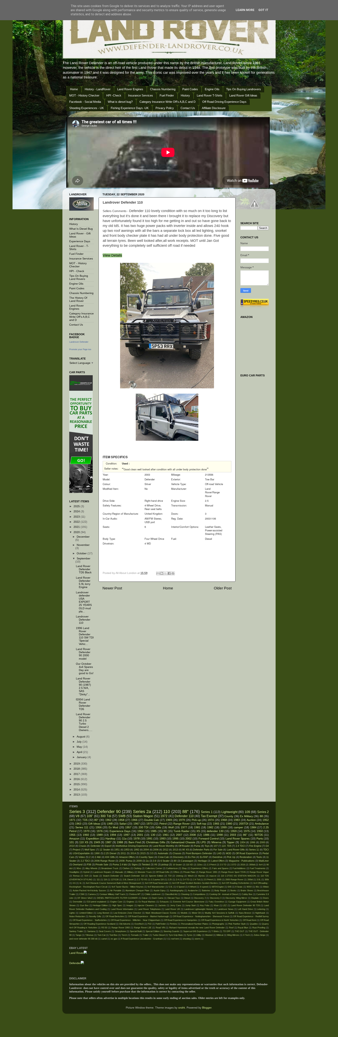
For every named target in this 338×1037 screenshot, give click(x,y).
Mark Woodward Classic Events (161, 913)
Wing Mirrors (233, 935)
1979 (182, 819)
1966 (134, 819)
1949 (97, 842)
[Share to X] (165, 573)
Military (130, 872)
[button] (131, 463)
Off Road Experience (247, 853)
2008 (193, 834)
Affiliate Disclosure (214, 108)
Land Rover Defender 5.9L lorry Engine (83, 582)
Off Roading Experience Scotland (99, 924)
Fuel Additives (239, 868)
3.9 (154, 860)
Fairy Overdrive (216, 901)
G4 (267, 846)
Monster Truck (145, 872)
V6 (155, 864)
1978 (136, 838)
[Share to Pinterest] (173, 573)
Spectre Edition (156, 876)
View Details (112, 255)
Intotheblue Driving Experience (132, 846)
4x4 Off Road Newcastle (156, 883)
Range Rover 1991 (208, 872)
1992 (136, 849)
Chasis (82, 846)
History (185, 95)
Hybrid (86, 872)
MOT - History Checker (84, 95)
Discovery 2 (200, 898)
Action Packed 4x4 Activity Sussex (89, 890)
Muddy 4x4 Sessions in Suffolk (220, 913)
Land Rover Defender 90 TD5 (245, 905)
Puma (197, 846)
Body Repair (220, 890)
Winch (191, 876)
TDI (170, 876)
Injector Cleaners (146, 905)
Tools (259, 857)
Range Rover (181, 823)
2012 (165, 849)
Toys (207, 846)
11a (124, 838)
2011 (123, 853)
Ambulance (262, 823)
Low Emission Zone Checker (127, 913)
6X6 (229, 887)
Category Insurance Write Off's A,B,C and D (167, 101)
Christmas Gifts (155, 842)
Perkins (173, 924)
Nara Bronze (245, 913)
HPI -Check (113, 95)
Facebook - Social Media (85, 101)
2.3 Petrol (211, 864)
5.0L (171, 887)
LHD (219, 853)
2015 (77, 784)
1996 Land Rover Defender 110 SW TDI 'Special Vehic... (85, 636)
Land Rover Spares (238, 838)
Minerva (216, 842)
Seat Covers (105, 931)
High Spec (117, 905)
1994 (113, 834)
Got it (263, 10)
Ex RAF (204, 857)
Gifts (158, 827)
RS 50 (104, 927)
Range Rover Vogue (259, 872)
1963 (78, 823)
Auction (251, 819)
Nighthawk (260, 913)
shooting (187, 939)
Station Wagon (143, 816)
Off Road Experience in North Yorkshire (220, 920)
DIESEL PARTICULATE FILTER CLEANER (117, 898)
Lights (72, 913)
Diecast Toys (173, 898)
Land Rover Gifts (236, 849)
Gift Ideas (94, 823)
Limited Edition (86, 913)
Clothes (126, 868)
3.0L (259, 879)
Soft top (201, 823)
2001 (140, 834)
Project (76, 849)
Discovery (178, 857)
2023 (77, 516)
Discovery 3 (216, 898)
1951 (117, 849)
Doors (266, 898)
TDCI (266, 849)
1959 (233, 831)
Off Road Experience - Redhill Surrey (251, 916)
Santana (91, 931)
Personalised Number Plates (194, 924)
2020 (77, 532)
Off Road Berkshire (114, 916)
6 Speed (180, 887)
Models (184, 913)
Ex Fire (192, 857)
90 (165, 831)
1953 (126, 849)
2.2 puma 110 (157, 879)
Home (74, 89)
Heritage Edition (100, 905)
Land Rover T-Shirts (209, 95)
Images (129, 905)
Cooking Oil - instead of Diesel (223, 894)
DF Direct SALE (85, 898)
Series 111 (81, 827)
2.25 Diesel (110, 853)
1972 (163, 816)
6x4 (260, 864)
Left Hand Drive (245, 909)
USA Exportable (81, 853)
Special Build (136, 931)
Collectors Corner (153, 868)
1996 (252, 842)
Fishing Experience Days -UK (130, 108)
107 (216, 846)
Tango (78, 935)
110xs (200, 864)
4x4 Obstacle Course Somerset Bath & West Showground (113, 883)
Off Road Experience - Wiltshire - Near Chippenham (135, 920)
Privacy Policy (165, 108)
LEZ (225, 905)
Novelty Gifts (95, 916)
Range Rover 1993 (120, 927)
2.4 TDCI (240, 846)
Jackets (162, 905)
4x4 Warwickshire (156, 887)
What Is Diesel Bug (81, 228)
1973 (149, 823)
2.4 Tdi (196, 879)
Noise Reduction (77, 916)
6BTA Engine (218, 887)
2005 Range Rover (234, 879)
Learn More (245, 10)
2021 (77, 526)
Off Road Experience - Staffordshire (90, 920)
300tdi (252, 864)
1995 (175, 838)
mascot (212, 876)
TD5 (85, 819)
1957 (128, 827)
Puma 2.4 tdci (120, 864)
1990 (97, 853)
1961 (166, 834)
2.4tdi (98, 857)
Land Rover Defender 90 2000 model (83, 654)
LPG (203, 842)
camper (238, 827)
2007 (179, 834)
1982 (210, 827)
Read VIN (160, 927)
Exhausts (164, 901)
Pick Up (231, 857)
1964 (140, 831)
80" (96, 819)
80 (175, 860)
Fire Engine (255, 846)
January (82, 757)
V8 (77, 816)
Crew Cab (163, 857)
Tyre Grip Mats (176, 935)
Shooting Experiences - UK (86, 108)
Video (82, 857)
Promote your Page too (80, 349)
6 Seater (165, 860)
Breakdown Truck (109, 868)
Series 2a (142, 811)
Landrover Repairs (102, 872)
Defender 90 (108, 811)
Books (233, 890)
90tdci (266, 887)
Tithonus (89, 935)
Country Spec (146, 857)
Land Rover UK (172, 909)
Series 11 (254, 849)
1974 (211, 819)
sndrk (181, 1007)
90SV (249, 887)
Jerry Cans (175, 905)
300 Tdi (105, 816)
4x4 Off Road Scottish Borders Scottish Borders (195, 883)
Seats (95, 876)
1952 (265, 819)
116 (105, 879)
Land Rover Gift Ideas (243, 95)
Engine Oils (212, 89)
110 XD (189, 864)
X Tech (246, 935)
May (80, 746)
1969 (169, 819)
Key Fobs (204, 905)
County (228, 816)
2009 (139, 860)
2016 (77, 779)
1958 (121, 819)
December (83, 536)
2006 (156, 849)
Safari (123, 823)
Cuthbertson (172, 868)
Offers (176, 872)
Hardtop (110, 838)
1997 (126, 834)
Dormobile (77, 901)
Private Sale (101, 864)
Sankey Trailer (76, 931)
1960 (86, 834)
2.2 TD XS (142, 879)
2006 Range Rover (104, 860)
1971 (72, 819)
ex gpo (114, 939)
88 (261, 816)
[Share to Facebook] (169, 573)
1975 (247, 831)
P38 (89, 864)
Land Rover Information (122, 909)
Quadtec (254, 924)
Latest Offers (218, 860)
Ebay (184, 868)
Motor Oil (196, 913)
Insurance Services (140, 95)
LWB (110, 823)
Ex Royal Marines (147, 901)
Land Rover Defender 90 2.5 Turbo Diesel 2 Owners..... (84, 722)
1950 (260, 831)
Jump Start (190, 905)
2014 (77, 789)
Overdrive (217, 857)
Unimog (179, 876)
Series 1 (206, 812)
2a (147, 860)
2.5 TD (223, 864)
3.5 (152, 853)
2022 (77, 521)
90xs (78, 868)
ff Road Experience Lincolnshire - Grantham (142, 939)
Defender (96, 846)
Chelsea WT (135, 894)
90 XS (185, 849)
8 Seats (239, 887)
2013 (77, 794)
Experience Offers (199, 868)
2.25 (170, 879)
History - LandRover (98, 89)
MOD (228, 853)
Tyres (189, 935)
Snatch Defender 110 (134, 876)
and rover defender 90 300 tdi (83, 939)
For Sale (217, 849)
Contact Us (188, 108)
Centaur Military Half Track (112, 894)
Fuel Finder (167, 95)
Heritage (202, 860)
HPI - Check (76, 271)
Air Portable (115, 890)
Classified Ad (171, 894)
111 (98, 879)
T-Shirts (215, 931)
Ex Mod (113, 827)
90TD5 (258, 834)
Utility (198, 935)
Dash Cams (157, 898)
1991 (149, 838)
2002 (188, 838)
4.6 (74, 883)
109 (247, 812)
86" (245, 834)
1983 (237, 819)
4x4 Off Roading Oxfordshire (235, 883)
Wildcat (219, 935)
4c (80, 883)
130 (153, 834)
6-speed (204, 887)
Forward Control (209, 838)
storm (197, 939)
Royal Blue (243, 927)
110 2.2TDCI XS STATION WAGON (238, 876)
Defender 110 (184, 816)
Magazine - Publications (242, 860)
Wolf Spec (89, 849)
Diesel (187, 898)
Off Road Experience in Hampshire (180, 920)
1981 (197, 827)
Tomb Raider (181, 831)
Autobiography (177, 890)
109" (90, 816)
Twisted (146, 864)
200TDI (243, 823)
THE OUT (239, 931)
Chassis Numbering (162, 89)
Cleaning (185, 894)
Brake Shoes (247, 890)
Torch (124, 935)
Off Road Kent (249, 920)
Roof (231, 927)
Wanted (208, 935)
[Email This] (158, 573)
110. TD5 (226, 846)
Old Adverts (124, 924)
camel (104, 939)
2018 (77, 768)
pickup (164, 864)
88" (185, 811)
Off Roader (184, 846)
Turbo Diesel (159, 935)
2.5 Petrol (208, 879)
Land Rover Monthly (163, 846)
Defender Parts (201, 849)
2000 (262, 842)
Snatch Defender (111, 876)
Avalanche (193, 890)
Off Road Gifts (162, 872)
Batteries (206, 890)
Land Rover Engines (130, 89)
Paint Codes (190, 89)
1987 (108, 842)
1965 (216, 823)
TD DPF (227, 931)
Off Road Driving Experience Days (224, 101)
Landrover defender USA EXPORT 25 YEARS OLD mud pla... (84, 602)
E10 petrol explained (96, 901)
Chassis (177, 853)
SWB (122, 816)
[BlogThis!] (162, 573)
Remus (76, 876)
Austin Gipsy (160, 890)
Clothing (137, 868)
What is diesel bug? (120, 101)
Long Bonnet (103, 913)
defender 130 (215, 831)
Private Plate (189, 872)
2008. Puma (125, 860)
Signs (135, 864)
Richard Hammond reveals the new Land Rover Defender (197, 927)
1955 (72, 834)
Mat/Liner (264, 860)
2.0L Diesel (128, 879)
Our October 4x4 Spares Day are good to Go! (84, 668)
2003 (233, 834)
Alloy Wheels (91, 868)
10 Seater (177, 864)
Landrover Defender (78, 342)
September (83, 558)
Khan (216, 905)
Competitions (199, 894)
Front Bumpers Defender (199, 853)
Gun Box (84, 905)
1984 (253, 827)
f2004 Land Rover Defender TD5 (83, 704)
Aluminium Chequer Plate (137, 890)
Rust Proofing (258, 927)
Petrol (163, 823)
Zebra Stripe (259, 935)
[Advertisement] (171, 559)
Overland (78, 864)
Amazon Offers (127, 857)
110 (166, 811)
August (81, 736)
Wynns (201, 876)
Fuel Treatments (257, 868)
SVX (86, 876)
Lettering (261, 909)
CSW (81, 894)
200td (250, 879)
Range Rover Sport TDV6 (233, 872)
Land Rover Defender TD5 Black (84, 569)
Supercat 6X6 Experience (195, 931)
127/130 (115, 879)
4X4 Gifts (110, 857)
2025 (77, 506)
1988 (120, 842)
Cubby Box (247, 894)
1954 (242, 842)
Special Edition (152, 931)
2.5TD (233, 864)
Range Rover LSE (143, 927)
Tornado (135, 935)
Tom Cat (101, 935)
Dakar (145, 898)
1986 (206, 834)
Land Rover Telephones (149, 909)
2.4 (177, 879)
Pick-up (196, 819)
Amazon (74, 838)
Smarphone (120, 931)
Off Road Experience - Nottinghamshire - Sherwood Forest (201, 916)
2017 (77, 774)
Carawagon (187, 860)
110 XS (83, 842)
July (79, 741)
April (80, 752)
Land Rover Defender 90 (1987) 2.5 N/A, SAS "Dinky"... (83, 686)
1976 (99, 831)
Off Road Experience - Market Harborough (148, 916)
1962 (108, 819)
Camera (92, 894)
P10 (149, 924)
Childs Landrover (153, 894)
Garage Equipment (237, 901)
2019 (77, 763)
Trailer (146, 935)
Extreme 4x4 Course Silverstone (189, 901)
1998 (220, 834)
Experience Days (79, 241)
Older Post (223, 588)
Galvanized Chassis (183, 842)
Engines (130, 901)
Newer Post (112, 588)
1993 (162, 838)
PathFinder (161, 924)
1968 (224, 819)
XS (198, 831)
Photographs (218, 924)
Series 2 (263, 812)
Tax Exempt (209, 816)
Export (108, 846)
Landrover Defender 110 (83, 619)
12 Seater (105, 849)
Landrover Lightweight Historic (198, 909)
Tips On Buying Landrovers (243, 89)
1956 (98, 827)
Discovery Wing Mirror (236, 898)
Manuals (119, 872)
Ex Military (246, 816)
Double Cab (151, 819)
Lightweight (229, 812)
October (82, 553)
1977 (184, 827)
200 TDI (143, 827)
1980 (229, 823)
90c (257, 887)
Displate (255, 898)
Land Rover (76, 952)
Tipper (231, 842)
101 (71, 842)
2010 (72, 846)
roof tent (175, 939)
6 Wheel (192, 887)
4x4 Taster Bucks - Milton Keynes (127, 887)
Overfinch (139, 924)
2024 (77, 511)
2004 (146, 849)
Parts (259, 838)
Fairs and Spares (220, 868)
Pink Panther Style (237, 924)
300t (267, 879)
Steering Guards (171, 931)
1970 (86, 831)
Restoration (246, 857)
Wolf (171, 827)
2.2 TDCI (85, 860)
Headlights (74, 872)
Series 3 (77, 811)
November (83, 545)
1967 (136, 823)
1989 (99, 834)
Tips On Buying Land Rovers (78, 277)
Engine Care (116, 901)
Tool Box (113, 935)
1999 (223, 827)
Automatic (163, 853)
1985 (153, 831)
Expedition (92, 838)
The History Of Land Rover (78, 299)
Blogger (206, 1007)
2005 (219, 879)
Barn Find (135, 842)
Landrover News (226, 909)
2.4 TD (186, 879)
